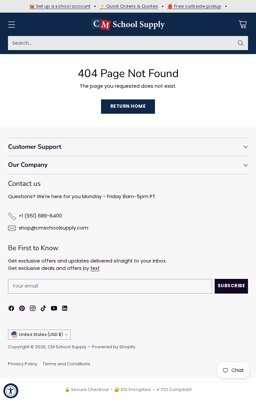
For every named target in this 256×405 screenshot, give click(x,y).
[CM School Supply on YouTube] (54, 309)
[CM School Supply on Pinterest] (22, 309)
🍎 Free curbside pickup (194, 6)
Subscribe (231, 286)
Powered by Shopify (113, 347)
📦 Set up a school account (60, 6)
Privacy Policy (22, 364)
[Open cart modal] (242, 24)
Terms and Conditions (66, 364)
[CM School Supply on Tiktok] (43, 309)
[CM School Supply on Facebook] (11, 309)
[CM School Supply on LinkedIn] (65, 309)
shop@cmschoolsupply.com (53, 228)
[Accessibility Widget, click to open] (10, 390)
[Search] (240, 43)
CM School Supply (67, 347)
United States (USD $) (41, 334)
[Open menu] (11, 24)
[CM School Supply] (128, 24)
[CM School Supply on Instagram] (33, 309)
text (95, 268)
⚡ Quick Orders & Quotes (129, 6)
